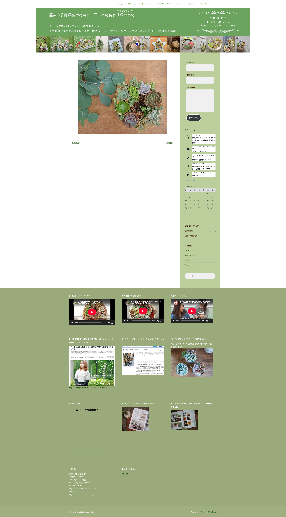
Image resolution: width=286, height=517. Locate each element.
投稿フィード (190, 255)
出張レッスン (196, 175)
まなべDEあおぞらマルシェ (201, 159)
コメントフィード (191, 260)
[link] (213, 4)
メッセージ (190, 88)
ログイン (188, 251)
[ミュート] (108, 323)
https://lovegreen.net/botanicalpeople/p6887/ (88, 388)
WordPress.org (190, 265)
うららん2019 (140, 50)
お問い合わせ (193, 118)
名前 (190, 75)
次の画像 (169, 143)
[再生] (72, 323)
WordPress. (212, 512)
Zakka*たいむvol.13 (199, 151)
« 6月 (199, 217)
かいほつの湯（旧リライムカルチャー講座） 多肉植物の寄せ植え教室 (203, 140)
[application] (92, 312)
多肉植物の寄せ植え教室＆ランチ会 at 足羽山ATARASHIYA (203, 167)
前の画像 (76, 143)
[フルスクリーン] (112, 323)
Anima (203, 512)
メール (190, 62)
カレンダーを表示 (191, 180)
